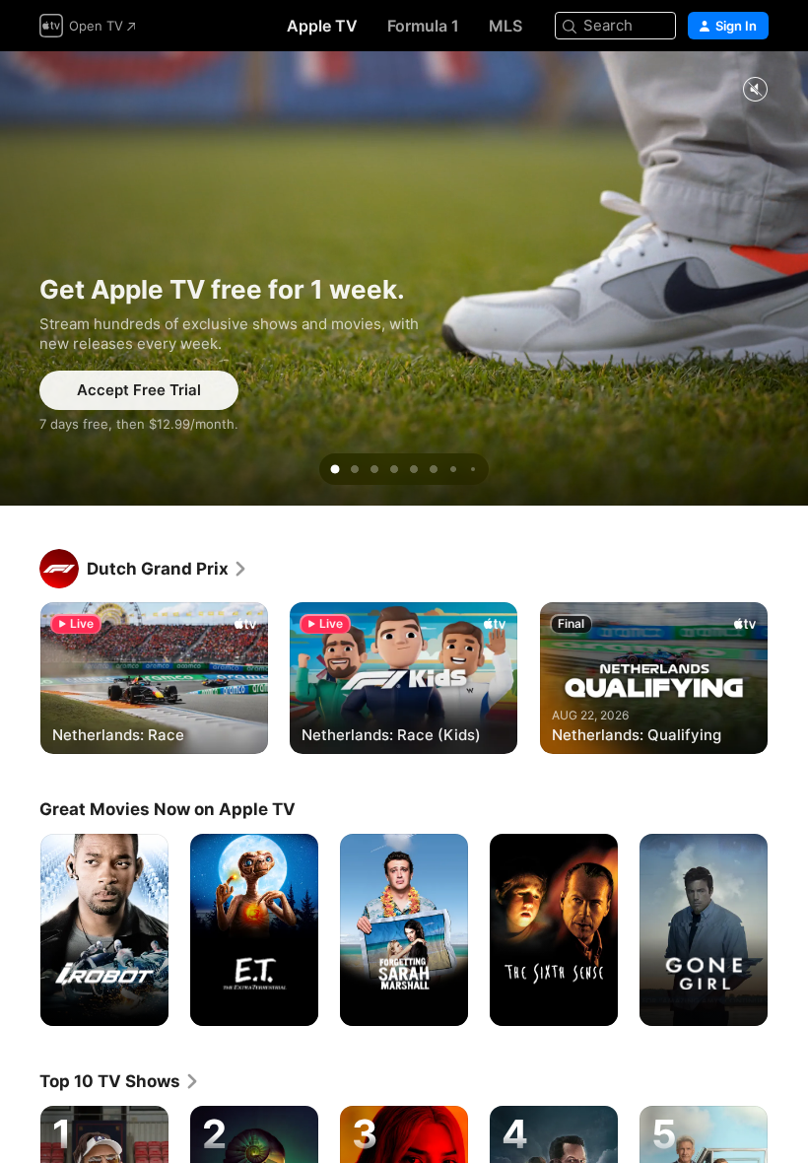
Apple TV (322, 25)
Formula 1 (423, 25)
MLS (505, 25)
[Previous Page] (20, 676)
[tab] (335, 469)
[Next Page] (788, 676)
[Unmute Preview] (755, 90)
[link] (167, 569)
